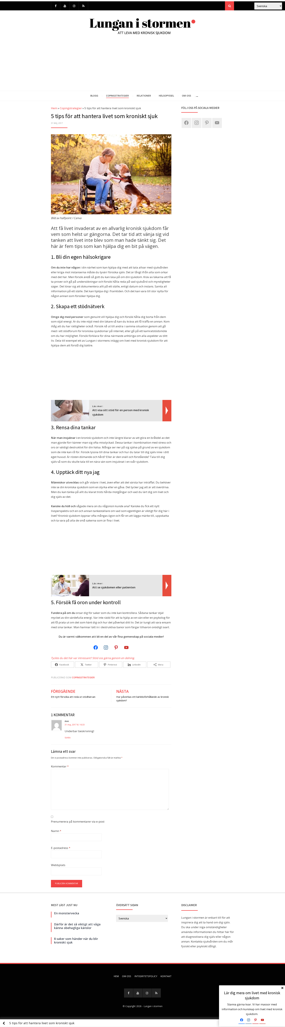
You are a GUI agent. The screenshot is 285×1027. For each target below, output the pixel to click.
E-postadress (60, 848)
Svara (68, 737)
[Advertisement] (142, 66)
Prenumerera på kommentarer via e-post (77, 821)
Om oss (186, 95)
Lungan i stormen (153, 1006)
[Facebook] (55, 5)
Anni (67, 721)
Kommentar (60, 766)
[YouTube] (64, 5)
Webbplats (58, 865)
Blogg (94, 95)
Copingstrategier (117, 95)
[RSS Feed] (83, 5)
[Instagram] (74, 5)
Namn (56, 831)
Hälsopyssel (166, 95)
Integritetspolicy (145, 976)
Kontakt (166, 976)
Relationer (144, 95)
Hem (54, 108)
